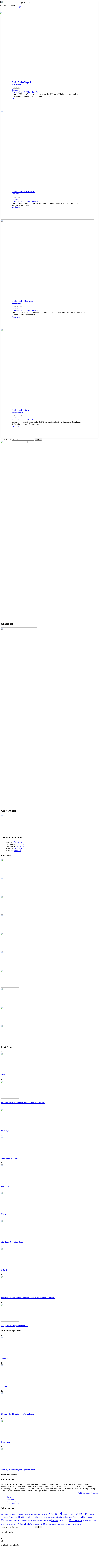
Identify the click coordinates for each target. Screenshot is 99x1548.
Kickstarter (6, 1520)
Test (42, 1524)
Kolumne (15, 1520)
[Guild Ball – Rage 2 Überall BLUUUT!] (47, 69)
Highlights (69, 1517)
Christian (15, 90)
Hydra (3, 1214)
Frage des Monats (43, 1517)
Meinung (29, 1520)
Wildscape (18, 842)
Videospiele (62, 1524)
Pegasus (62, 1520)
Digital (92, 1514)
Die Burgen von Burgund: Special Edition (18, 1470)
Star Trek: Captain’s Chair (12, 1242)
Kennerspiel (87, 1517)
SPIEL (15, 1524)
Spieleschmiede (25, 1524)
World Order (6, 1186)
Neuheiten (47, 1520)
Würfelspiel (78, 1524)
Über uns (9, 1497)
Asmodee (45, 1514)
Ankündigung (26, 1514)
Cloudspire (5, 1442)
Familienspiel (31, 1517)
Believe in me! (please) (10, 1158)
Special (3, 1524)
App (32, 1514)
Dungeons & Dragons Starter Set (14, 1326)
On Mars (4, 1386)
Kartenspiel (77, 1517)
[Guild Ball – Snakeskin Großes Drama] (47, 179)
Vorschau (70, 1524)
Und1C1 (17, 851)
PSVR (66, 1520)
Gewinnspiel (61, 1517)
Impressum (10, 1499)
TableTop (35, 92)
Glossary (94, 1493)
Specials (10, 1524)
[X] (20, 7)
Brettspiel (55, 1514)
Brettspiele (82, 1514)
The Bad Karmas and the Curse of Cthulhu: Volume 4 (23, 1103)
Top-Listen (49, 1524)
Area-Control (37, 1514)
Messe (35, 1520)
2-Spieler (12, 1514)
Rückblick (92, 1520)
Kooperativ (22, 1520)
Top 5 (55, 1524)
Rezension (75, 1520)
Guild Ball (27, 92)
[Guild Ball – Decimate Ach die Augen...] (47, 288)
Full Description (84, 1493)
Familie (21, 1517)
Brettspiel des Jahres (68, 1514)
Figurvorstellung (17, 92)
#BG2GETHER (5, 1514)
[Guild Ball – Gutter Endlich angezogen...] (47, 397)
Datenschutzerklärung (14, 1501)
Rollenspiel (85, 1520)
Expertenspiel (14, 1517)
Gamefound (53, 1517)
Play (3, 1075)
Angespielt (19, 1514)
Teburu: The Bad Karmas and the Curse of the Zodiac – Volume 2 (28, 1298)
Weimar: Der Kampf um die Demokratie (17, 1414)
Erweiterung (5, 1517)
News (54, 1520)
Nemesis (4, 1358)
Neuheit (40, 1520)
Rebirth (4, 1270)
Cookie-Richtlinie (12, 1503)
